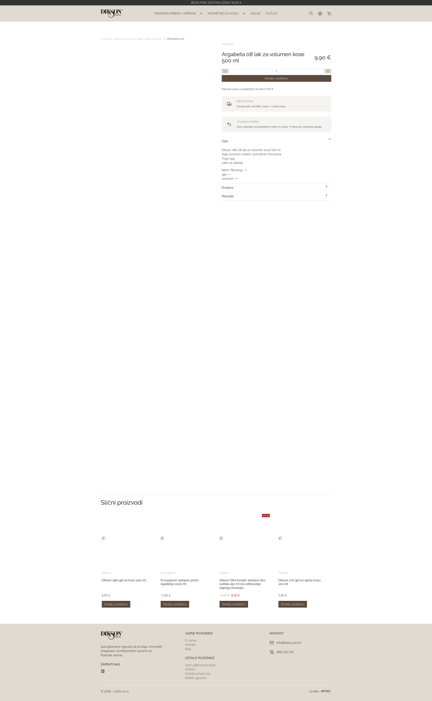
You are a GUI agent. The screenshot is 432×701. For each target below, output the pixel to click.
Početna (105, 38)
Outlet (272, 13)
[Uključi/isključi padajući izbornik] (201, 13)
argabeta (228, 44)
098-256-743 (285, 652)
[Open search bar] (311, 12)
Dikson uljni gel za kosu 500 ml (124, 580)
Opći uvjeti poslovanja (200, 665)
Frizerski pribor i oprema (175, 13)
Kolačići (190, 669)
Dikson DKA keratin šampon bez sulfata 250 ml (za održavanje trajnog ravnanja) (242, 584)
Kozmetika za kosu (223, 13)
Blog (188, 649)
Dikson (106, 573)
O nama (190, 640)
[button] (276, 141)
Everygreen (168, 573)
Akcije (256, 13)
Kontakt (190, 644)
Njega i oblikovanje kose (149, 38)
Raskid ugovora (195, 678)
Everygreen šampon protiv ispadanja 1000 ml (180, 582)
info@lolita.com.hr (288, 643)
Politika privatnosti (197, 673)
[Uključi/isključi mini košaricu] (329, 13)
